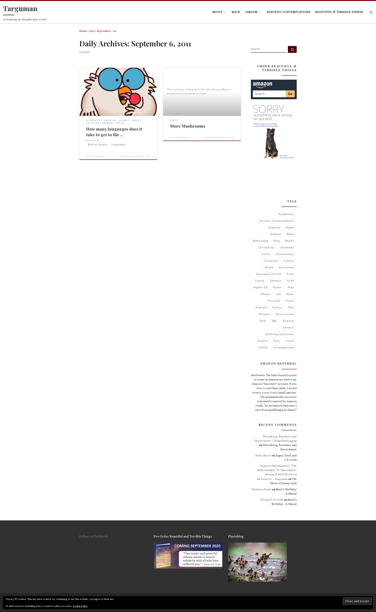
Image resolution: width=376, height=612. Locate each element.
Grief (290, 280)
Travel (289, 340)
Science (288, 320)
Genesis (275, 280)
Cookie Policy (80, 606)
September (104, 30)
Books (289, 240)
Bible (290, 234)
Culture (289, 260)
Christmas (287, 247)
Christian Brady (97, 156)
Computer (271, 260)
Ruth (263, 320)
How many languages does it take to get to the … (114, 131)
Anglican (274, 227)
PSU (291, 307)
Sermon (288, 327)
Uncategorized (283, 347)
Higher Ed (260, 287)
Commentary (285, 254)
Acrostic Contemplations (276, 220)
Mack (290, 294)
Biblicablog (260, 240)
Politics (277, 307)
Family (260, 280)
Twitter (263, 347)
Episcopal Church (268, 274)
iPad (291, 287)
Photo (290, 300)
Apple (290, 227)
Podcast (261, 307)
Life (278, 294)
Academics (286, 214)
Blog (277, 240)
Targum (262, 340)
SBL (274, 320)
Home (83, 30)
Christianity (266, 247)
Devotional (286, 267)
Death (269, 267)
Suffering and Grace (279, 334)
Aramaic (275, 234)
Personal (274, 300)
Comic (266, 254)
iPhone (265, 294)
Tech (276, 340)
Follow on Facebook (93, 536)
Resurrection (285, 314)
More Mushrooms (187, 126)
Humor (277, 287)
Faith (290, 274)
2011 (91, 30)
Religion (264, 314)
